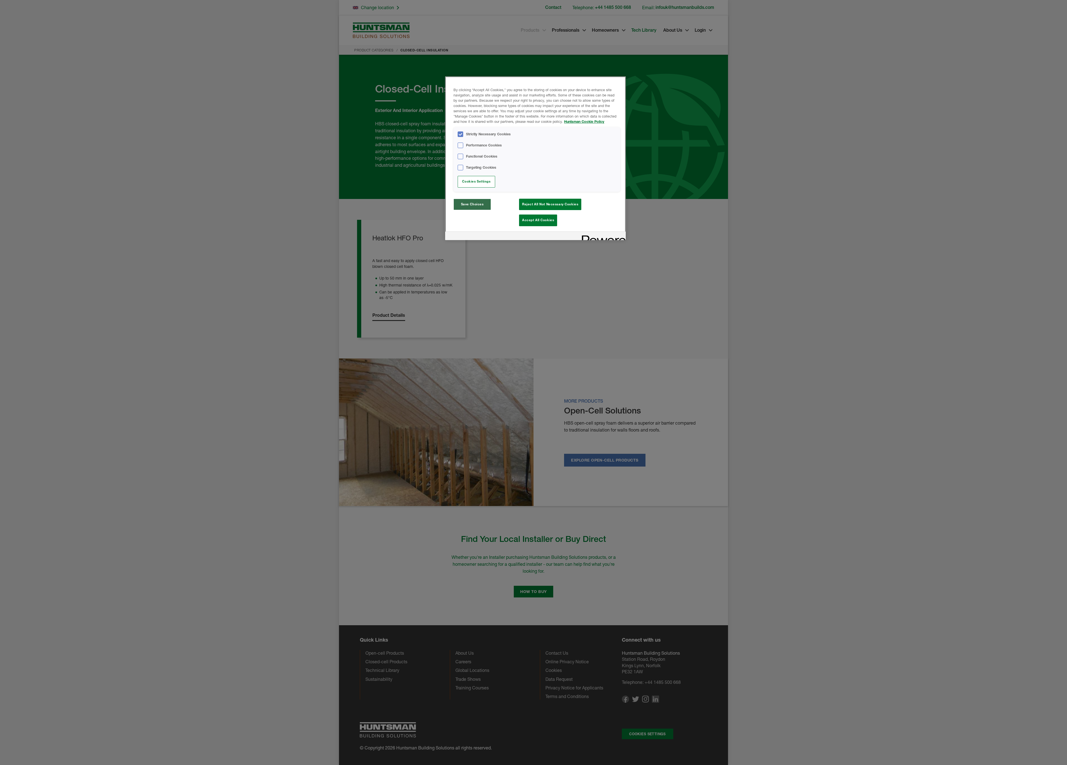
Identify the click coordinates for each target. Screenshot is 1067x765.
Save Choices (472, 204)
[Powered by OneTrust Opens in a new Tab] (602, 236)
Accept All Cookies (538, 220)
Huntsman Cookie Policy (584, 121)
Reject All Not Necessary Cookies (550, 204)
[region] (535, 158)
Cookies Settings (476, 181)
